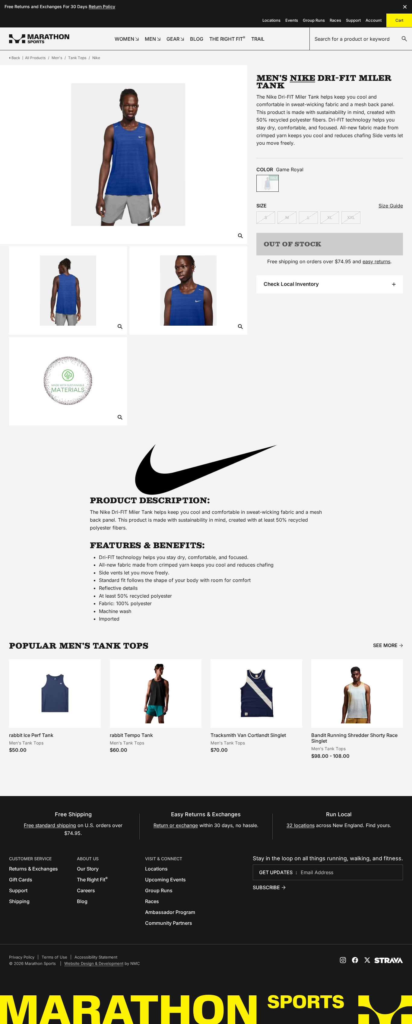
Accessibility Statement (95, 957)
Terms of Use (54, 957)
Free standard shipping (50, 825)
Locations (271, 20)
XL (329, 217)
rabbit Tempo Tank (131, 735)
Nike (96, 57)
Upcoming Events (165, 880)
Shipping (19, 901)
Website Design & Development (93, 963)
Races (335, 20)
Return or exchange (176, 825)
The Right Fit (92, 880)
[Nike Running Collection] (206, 470)
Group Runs (314, 20)
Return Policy (102, 6)
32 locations (301, 825)
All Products (35, 57)
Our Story (88, 869)
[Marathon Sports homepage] (39, 38)
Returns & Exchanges (33, 869)
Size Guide (391, 206)
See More (385, 645)
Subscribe (266, 887)
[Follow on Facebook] (355, 960)
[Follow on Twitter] (367, 960)
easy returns (376, 261)
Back (15, 57)
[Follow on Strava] (388, 960)
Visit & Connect (163, 858)
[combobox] (361, 38)
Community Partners (168, 923)
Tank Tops (77, 57)
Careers (86, 890)
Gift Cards (20, 880)
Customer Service (30, 858)
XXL (351, 217)
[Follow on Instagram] (343, 960)
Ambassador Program (170, 912)
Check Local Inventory (291, 284)
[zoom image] (240, 236)
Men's (57, 57)
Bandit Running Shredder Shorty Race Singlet (354, 738)
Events (291, 20)
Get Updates (276, 872)
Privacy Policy (21, 957)
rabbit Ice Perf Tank (31, 735)
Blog (82, 901)
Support (353, 20)
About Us (88, 858)
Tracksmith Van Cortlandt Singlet (248, 735)
